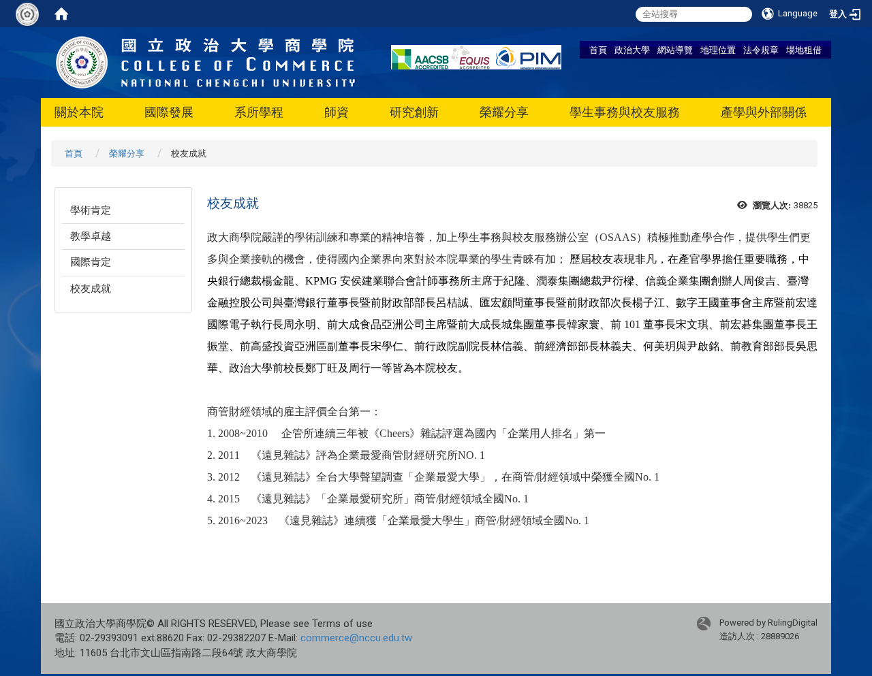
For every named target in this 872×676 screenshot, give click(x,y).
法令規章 (761, 50)
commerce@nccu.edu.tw (356, 638)
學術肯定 (90, 210)
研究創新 (414, 112)
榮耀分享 (504, 112)
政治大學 (632, 50)
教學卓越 (90, 236)
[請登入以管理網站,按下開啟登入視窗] (27, 13)
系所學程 (258, 112)
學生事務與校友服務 (625, 112)
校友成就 (90, 289)
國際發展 (168, 112)
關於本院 (79, 112)
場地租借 (804, 50)
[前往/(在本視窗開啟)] (205, 61)
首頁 (598, 50)
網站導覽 (675, 50)
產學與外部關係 (764, 112)
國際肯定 (90, 262)
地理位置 (718, 50)
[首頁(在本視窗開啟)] (61, 13)
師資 (336, 112)
